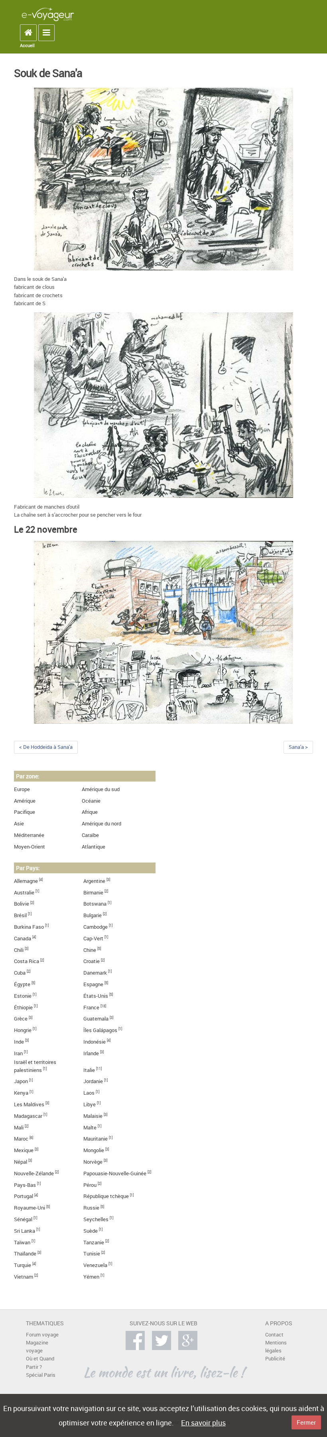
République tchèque (106, 1196)
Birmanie (93, 892)
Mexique (23, 1150)
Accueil (27, 45)
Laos (89, 1093)
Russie (91, 1207)
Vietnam (23, 1276)
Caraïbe (90, 835)
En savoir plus (203, 1422)
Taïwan (22, 1242)
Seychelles (95, 1219)
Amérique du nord (101, 823)
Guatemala (95, 1018)
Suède (90, 1231)
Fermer (306, 1422)
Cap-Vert (93, 938)
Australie (24, 892)
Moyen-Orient (29, 846)
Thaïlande (25, 1253)
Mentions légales (276, 1346)
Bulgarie (92, 915)
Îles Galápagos (100, 1030)
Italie (89, 1070)
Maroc (21, 1138)
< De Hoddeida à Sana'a (46, 747)
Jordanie (93, 1081)
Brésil (20, 915)
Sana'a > (298, 747)
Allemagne (26, 881)
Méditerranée (29, 835)
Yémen (91, 1276)
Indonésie (94, 1041)
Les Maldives (29, 1104)
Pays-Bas (25, 1185)
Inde (19, 1041)
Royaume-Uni (29, 1207)
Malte (90, 1127)
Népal (20, 1162)
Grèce (21, 1018)
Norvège (92, 1162)
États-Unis (95, 996)
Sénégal (23, 1219)
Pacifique (24, 812)
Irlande (91, 1053)
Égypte (22, 984)
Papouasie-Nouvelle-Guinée (114, 1173)
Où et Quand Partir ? (40, 1362)
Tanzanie (93, 1242)
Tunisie (91, 1253)
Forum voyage (42, 1334)
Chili (19, 950)
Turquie (22, 1265)
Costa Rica (26, 961)
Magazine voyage (37, 1346)
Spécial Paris (40, 1375)
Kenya (21, 1093)
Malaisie (92, 1116)
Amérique (24, 800)
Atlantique (93, 846)
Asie (19, 823)
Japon (21, 1081)
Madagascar (28, 1116)
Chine (89, 950)
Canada (22, 938)
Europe (22, 789)
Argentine (94, 881)
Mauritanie (95, 1138)
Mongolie (93, 1150)
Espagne (93, 984)
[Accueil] (48, 14)
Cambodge (95, 927)
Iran (18, 1053)
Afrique (90, 812)
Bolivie (21, 903)
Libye (89, 1104)
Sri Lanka (24, 1231)
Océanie (91, 800)
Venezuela (95, 1265)
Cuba (20, 972)
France (91, 1007)
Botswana (94, 903)
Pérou (90, 1185)
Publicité (275, 1358)
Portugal (23, 1196)
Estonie (23, 996)
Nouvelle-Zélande (34, 1173)
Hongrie (23, 1030)
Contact (274, 1334)
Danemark (95, 972)
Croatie (91, 961)
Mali (19, 1127)
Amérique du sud (101, 789)
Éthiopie (23, 1007)
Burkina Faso (29, 927)
